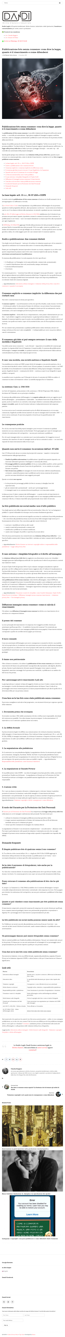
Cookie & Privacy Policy (12, 1334)
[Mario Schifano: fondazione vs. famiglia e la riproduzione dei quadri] (32, 1171)
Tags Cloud (21, 1334)
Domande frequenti (11, 186)
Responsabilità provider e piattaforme (13, 990)
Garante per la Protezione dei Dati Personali (17, 811)
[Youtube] (8, 1302)
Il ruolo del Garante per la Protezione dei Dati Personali (22, 184)
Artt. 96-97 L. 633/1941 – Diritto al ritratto (14, 1006)
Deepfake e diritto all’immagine (11, 1032)
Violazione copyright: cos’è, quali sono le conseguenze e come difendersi (30, 1095)
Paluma (33, 1334)
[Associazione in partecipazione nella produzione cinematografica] (32, 1126)
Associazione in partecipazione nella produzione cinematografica (25, 1149)
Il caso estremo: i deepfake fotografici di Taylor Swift (21, 177)
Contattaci (26, 1023)
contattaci (32, 1050)
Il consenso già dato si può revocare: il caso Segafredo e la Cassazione (27, 170)
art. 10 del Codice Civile (10, 205)
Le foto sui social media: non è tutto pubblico (19, 174)
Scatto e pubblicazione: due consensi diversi (19, 165)
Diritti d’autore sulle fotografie (11, 998)
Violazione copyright (8, 984)
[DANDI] (17, 17)
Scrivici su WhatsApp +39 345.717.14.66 (15, 41)
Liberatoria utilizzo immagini (11, 974)
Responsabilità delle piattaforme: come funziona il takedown (21, 761)
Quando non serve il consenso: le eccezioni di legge (21, 172)
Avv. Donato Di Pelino (11, 37)
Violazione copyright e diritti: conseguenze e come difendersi (33, 800)
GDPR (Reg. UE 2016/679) (11, 225)
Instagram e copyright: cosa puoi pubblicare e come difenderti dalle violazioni (30, 1239)
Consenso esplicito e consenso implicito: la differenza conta (24, 168)
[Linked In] (4, 1302)
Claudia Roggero (16, 1069)
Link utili (8, 188)
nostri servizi (42, 1048)
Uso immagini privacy (18, 597)
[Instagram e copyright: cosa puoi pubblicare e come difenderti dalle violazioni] (32, 1215)
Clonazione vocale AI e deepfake (12, 993)
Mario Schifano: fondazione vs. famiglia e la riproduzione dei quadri (26, 1194)
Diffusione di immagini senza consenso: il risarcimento (22, 179)
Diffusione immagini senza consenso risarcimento (34, 595)
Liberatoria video (7, 979)
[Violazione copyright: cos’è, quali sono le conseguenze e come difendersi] (58, 1094)
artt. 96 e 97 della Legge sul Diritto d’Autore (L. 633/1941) (22, 214)
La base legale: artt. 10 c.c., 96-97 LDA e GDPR (19, 163)
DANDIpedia (6, 55)
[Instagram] (12, 1302)
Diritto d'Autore (13, 55)
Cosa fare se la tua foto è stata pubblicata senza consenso (23, 181)
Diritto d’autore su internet (10, 987)
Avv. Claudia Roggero (11, 35)
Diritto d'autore (18, 1048)
